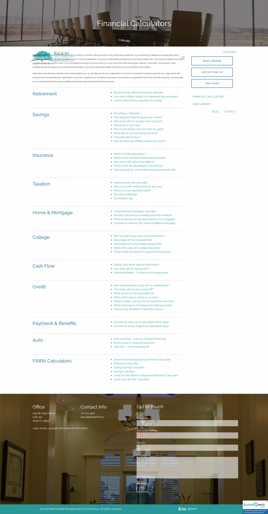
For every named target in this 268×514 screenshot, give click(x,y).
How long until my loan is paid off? (133, 289)
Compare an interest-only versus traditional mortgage (144, 223)
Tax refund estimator (125, 194)
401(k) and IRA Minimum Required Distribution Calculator (146, 375)
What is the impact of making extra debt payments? (143, 305)
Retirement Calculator (126, 363)
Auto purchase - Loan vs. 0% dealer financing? (140, 338)
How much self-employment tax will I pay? (138, 186)
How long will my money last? (131, 268)
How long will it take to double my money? (138, 117)
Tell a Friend (212, 83)
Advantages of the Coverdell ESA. (133, 240)
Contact (230, 111)
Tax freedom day (123, 198)
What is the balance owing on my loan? (136, 297)
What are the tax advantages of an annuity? (138, 165)
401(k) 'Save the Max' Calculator (132, 379)
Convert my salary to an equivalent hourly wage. (141, 322)
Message (153, 455)
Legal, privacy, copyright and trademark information (60, 428)
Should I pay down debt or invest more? (137, 264)
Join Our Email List (212, 72)
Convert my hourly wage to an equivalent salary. (141, 326)
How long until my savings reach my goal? (138, 121)
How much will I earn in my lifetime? (134, 161)
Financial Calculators (208, 96)
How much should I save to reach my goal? (139, 129)
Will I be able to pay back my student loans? (139, 236)
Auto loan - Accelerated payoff (131, 346)
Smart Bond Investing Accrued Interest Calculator (142, 359)
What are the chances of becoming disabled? (139, 157)
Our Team (229, 52)
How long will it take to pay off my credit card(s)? (141, 285)
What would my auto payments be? (134, 342)
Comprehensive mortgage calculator (135, 211)
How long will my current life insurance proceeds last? (145, 169)
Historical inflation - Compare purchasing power (141, 272)
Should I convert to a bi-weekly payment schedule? (143, 215)
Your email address (158, 430)
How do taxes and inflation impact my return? (140, 141)
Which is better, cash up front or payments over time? (144, 301)
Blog (215, 111)
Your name (154, 418)
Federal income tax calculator (131, 182)
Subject (152, 442)
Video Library (201, 104)
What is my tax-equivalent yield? (132, 190)
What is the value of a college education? (137, 247)
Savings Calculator (124, 371)
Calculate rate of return (127, 137)
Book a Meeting (212, 60)
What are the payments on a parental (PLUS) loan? (142, 251)
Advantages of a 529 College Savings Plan (138, 243)
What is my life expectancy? (130, 153)
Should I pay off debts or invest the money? (138, 309)
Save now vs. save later (127, 125)
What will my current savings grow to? (136, 133)
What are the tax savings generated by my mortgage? (144, 219)
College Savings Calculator (129, 367)
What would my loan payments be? (134, 293)
